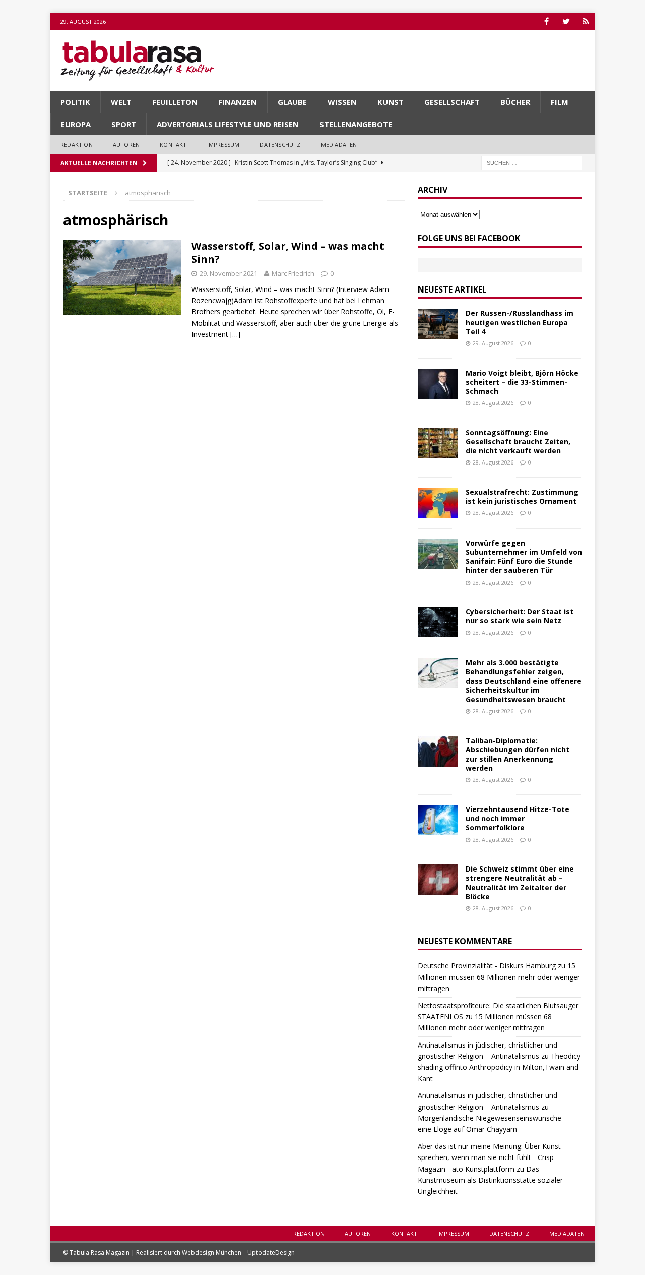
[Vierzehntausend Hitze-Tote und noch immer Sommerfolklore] (438, 820)
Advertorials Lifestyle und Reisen (228, 124)
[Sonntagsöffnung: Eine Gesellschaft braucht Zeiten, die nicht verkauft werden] (438, 443)
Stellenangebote (355, 124)
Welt (121, 102)
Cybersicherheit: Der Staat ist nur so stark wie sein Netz (519, 616)
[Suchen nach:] (531, 162)
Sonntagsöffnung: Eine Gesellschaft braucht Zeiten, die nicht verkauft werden (518, 441)
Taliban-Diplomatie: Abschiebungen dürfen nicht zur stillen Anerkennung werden (517, 754)
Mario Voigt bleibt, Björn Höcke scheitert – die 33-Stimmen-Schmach (522, 382)
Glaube (292, 102)
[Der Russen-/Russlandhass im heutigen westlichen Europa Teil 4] (438, 324)
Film (559, 102)
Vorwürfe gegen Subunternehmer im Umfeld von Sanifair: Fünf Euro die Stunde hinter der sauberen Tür (524, 556)
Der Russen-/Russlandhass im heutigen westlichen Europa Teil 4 (519, 322)
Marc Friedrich (293, 273)
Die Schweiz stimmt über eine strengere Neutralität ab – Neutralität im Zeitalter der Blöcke (520, 882)
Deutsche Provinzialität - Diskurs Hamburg (487, 965)
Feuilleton (175, 102)
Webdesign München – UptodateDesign (238, 1252)
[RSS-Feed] (586, 21)
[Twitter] (566, 21)
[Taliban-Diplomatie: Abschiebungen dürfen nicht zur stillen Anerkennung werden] (438, 751)
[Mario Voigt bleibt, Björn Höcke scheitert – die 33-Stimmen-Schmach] (438, 384)
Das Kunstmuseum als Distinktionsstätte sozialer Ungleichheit (490, 1180)
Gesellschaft (452, 102)
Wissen (342, 102)
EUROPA (76, 124)
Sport (123, 124)
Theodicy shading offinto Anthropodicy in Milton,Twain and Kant (499, 1067)
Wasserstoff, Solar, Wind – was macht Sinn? (287, 252)
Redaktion (76, 144)
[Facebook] (546, 21)
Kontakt (173, 144)
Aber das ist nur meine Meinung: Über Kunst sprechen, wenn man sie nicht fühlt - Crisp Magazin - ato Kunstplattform (489, 1157)
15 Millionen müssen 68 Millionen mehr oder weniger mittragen (499, 977)
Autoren (126, 144)
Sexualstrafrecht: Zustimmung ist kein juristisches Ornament (522, 496)
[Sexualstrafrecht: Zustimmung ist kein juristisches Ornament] (438, 503)
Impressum (223, 144)
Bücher (515, 102)
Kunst (390, 102)
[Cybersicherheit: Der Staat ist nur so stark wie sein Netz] (438, 622)
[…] (235, 334)
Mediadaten (339, 144)
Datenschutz (280, 144)
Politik (75, 102)
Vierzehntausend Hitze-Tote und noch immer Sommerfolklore (517, 818)
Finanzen (237, 102)
